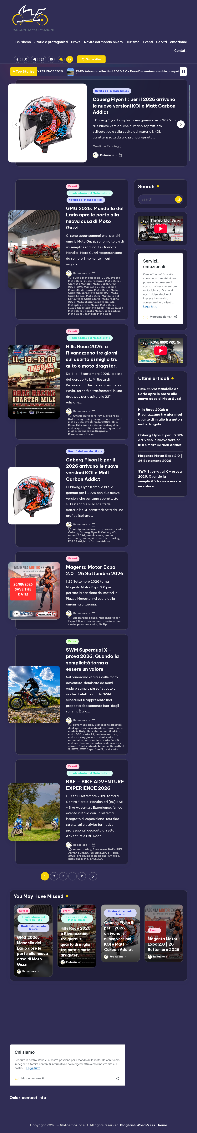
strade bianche (98, 746)
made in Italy (76, 731)
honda (93, 617)
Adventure (100, 849)
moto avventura (106, 734)
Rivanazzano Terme (81, 434)
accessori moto (112, 528)
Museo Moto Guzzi (103, 304)
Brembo (116, 724)
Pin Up (102, 624)
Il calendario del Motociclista (89, 193)
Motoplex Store (78, 304)
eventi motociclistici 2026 (91, 277)
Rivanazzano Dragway (92, 430)
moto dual (98, 737)
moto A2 (88, 734)
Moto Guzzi (101, 290)
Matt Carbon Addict (96, 541)
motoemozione (91, 621)
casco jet (88, 538)
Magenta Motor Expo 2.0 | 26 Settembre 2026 (160, 458)
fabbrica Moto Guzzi (106, 280)
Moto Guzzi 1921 (98, 292)
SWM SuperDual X (91, 749)
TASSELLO (97, 858)
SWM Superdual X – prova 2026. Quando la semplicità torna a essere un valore (160, 478)
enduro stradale (94, 728)
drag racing (84, 419)
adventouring (82, 849)
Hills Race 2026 (86, 425)
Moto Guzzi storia (88, 298)
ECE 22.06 (75, 541)
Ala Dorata (80, 617)
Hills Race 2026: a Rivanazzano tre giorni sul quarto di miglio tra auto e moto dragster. (160, 417)
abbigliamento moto (86, 528)
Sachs (83, 746)
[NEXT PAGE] (93, 876)
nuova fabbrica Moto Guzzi (86, 307)
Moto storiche (86, 301)
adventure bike (83, 724)
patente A (101, 743)
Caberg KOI (108, 532)
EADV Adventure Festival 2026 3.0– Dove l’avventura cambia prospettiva (88, 71)
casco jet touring (107, 538)
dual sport (75, 728)
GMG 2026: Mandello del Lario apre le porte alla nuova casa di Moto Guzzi (159, 394)
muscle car (100, 428)
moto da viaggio (79, 737)
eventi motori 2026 (97, 421)
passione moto (87, 624)
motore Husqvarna (80, 743)
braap (81, 855)
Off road (113, 855)
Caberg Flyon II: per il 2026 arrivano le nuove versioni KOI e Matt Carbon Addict (134, 105)
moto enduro (93, 740)
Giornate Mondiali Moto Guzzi (88, 283)
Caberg (73, 532)
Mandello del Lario (80, 290)
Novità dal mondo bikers (112, 90)
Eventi (72, 186)
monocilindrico (110, 731)
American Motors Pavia (88, 415)
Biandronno (102, 724)
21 (81, 876)
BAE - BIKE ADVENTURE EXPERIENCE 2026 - (95, 851)
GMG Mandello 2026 (90, 286)
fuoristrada (114, 728)
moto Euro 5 (111, 740)
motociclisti (105, 301)
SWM (74, 749)
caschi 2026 (76, 535)
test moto (111, 749)
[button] (91, 59)
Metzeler (93, 731)
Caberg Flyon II (90, 532)
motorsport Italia (80, 428)
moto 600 (75, 734)
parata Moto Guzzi (97, 310)
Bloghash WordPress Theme (143, 1125)
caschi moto (94, 535)
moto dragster (108, 425)
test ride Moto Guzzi (98, 313)
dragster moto (103, 419)
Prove (72, 641)
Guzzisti (111, 286)
